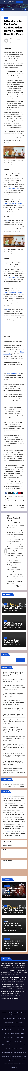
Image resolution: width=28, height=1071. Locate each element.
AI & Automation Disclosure (9, 1026)
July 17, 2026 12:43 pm (11, 892)
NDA (7, 220)
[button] (22, 9)
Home (3, 1018)
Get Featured (19, 1048)
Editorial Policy (15, 1044)
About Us (7, 831)
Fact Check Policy (10, 1048)
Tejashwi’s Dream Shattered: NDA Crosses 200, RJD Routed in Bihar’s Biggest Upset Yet (13, 762)
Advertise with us (22, 1018)
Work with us (22, 1063)
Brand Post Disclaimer (7, 1029)
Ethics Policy (23, 1044)
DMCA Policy (9, 1041)
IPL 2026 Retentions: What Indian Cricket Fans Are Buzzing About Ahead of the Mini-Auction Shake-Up (14, 755)
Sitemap (5, 1063)
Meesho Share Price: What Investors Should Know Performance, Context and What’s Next (13, 695)
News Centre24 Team (16, 40)
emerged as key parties (13, 188)
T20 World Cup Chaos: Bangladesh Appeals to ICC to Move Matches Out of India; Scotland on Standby (14, 687)
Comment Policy (22, 1029)
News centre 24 (7, 796)
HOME (14, 1052)
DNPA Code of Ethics (17, 1041)
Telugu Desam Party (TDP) (13, 373)
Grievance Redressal (7, 1052)
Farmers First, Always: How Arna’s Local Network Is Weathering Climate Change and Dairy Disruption (13, 702)
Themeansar (14, 1014)
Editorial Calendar (6, 1044)
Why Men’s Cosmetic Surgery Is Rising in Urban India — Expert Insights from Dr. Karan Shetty (14, 738)
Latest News (7, 886)
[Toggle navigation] (13, 9)
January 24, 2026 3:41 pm (12, 928)
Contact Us (6, 1033)
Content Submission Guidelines (17, 1033)
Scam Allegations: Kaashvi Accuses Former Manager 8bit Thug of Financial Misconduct (14, 674)
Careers (15, 1029)
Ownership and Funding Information (18, 1056)
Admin (15, 610)
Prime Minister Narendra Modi (13, 203)
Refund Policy (17, 1060)
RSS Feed (24, 1060)
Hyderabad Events (21, 1052)
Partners (3, 1060)
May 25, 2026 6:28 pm (11, 912)
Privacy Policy (10, 1060)
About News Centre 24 (11, 1018)
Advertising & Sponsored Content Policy (14, 1022)
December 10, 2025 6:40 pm (13, 945)
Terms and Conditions (13, 1063)
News (5, 603)
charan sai (17, 644)
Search (5, 654)
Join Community (5, 1056)
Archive (18, 1026)
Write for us (14, 1067)
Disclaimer (22, 1037)
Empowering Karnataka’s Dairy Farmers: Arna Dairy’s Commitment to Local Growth (13, 721)
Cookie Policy (6, 1037)
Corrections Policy (15, 1037)
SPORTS (6, 921)
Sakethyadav (17, 627)
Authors (23, 1026)
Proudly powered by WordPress (9, 1012)
